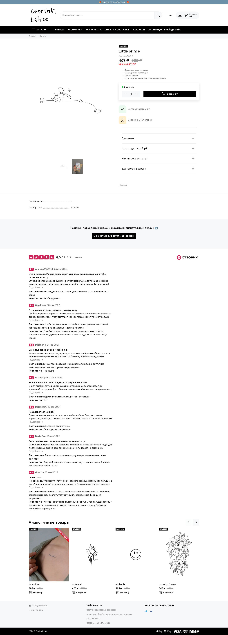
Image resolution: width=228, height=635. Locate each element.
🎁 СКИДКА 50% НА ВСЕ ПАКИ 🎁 (114, 2)
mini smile (120, 584)
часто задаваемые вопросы (101, 610)
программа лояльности (98, 623)
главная (59, 29)
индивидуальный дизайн (164, 29)
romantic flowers (167, 584)
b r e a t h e (34, 584)
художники (75, 29)
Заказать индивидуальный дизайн (114, 236)
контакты (139, 29)
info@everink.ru (40, 605)
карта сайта (93, 618)
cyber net (77, 584)
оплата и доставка (117, 29)
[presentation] (188, 522)
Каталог (41, 29)
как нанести (93, 29)
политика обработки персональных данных (109, 614)
